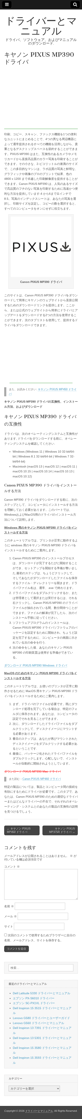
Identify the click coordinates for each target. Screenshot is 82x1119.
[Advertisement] (41, 98)
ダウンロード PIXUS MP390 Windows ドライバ (35, 665)
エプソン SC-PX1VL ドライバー (34, 1003)
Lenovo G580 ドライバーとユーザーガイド (41, 1018)
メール (10, 916)
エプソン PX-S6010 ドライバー (33, 998)
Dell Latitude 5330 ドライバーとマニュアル (41, 993)
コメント (12, 866)
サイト (8, 926)
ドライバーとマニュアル (41, 25)
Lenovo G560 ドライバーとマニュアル (38, 1023)
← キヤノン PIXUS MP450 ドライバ (19, 830)
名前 (9, 906)
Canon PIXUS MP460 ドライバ (41, 779)
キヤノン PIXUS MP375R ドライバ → (62, 830)
